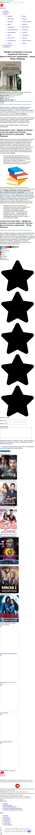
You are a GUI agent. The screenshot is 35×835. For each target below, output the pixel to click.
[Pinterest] (8, 247)
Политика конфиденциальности (12, 808)
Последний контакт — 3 (6, 565)
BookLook (3, 8)
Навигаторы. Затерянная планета (8, 653)
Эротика (24, 38)
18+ (15, 100)
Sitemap (5, 803)
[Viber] (13, 247)
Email (2, 423)
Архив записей (7, 824)
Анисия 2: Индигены (5, 594)
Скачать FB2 (3, 230)
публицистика (11, 40)
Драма (9, 24)
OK (29, 831)
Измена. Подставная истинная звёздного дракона (7, 624)
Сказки (24, 19)
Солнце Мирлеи (4, 712)
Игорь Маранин (9, 97)
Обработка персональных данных (13, 810)
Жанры (5, 14)
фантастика (25, 27)
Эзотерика (25, 35)
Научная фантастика (11, 101)
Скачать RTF (11, 230)
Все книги (6, 12)
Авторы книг (7, 821)
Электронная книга (15, 95)
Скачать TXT (19, 230)
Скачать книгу (17, 104)
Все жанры (6, 820)
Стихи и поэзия (26, 21)
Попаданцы (10, 27)
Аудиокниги (7, 47)
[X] (11, 247)
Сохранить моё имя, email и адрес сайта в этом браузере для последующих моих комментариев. (17, 447)
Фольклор (25, 29)
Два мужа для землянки (6, 741)
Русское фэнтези (22, 101)
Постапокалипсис (12, 29)
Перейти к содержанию (7, 0)
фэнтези (24, 32)
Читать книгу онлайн (6, 104)
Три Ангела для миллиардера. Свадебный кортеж (7, 507)
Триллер (24, 24)
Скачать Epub (27, 230)
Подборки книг (7, 45)
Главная (5, 11)
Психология (10, 38)
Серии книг (6, 823)
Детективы (10, 19)
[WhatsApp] (15, 247)
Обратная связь (7, 805)
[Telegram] (18, 247)
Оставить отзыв (26, 104)
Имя (1, 420)
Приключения (11, 32)
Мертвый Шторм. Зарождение (7, 770)
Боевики (9, 16)
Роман (24, 16)
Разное (9, 43)
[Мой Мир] (6, 247)
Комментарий (4, 426)
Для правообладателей (9, 807)
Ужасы (24, 43)
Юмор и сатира (26, 40)
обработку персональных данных (9, 442)
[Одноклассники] (3, 247)
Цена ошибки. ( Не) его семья (7, 480)
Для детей (10, 21)
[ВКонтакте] (1, 247)
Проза (9, 35)
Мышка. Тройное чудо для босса (8, 534)
